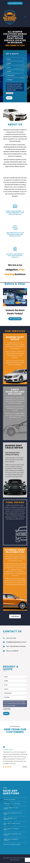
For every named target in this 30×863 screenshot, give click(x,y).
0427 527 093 (11, 638)
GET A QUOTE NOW (15, 319)
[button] (5, 297)
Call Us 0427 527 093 (15, 3)
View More (15, 616)
